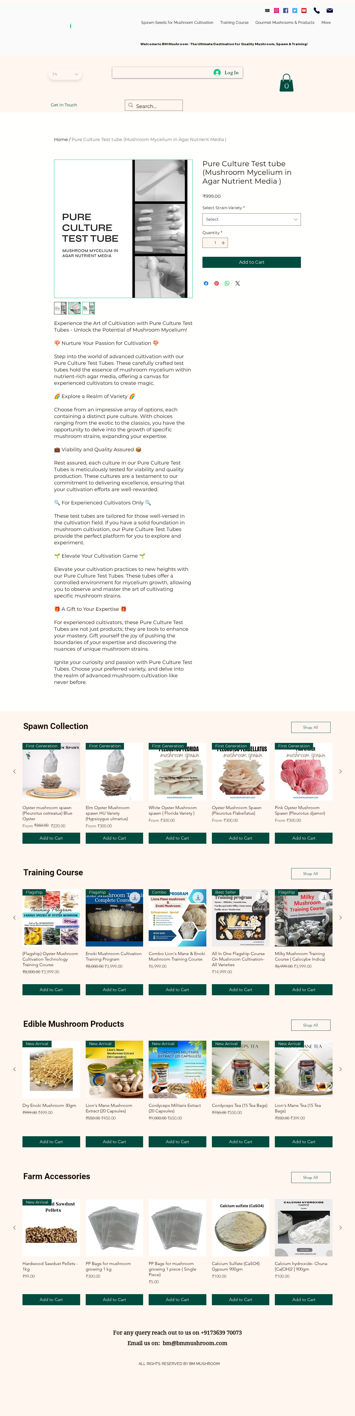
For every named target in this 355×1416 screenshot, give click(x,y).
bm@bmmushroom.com (195, 1343)
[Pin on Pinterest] (216, 283)
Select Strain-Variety (223, 207)
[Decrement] (206, 243)
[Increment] (223, 243)
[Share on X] (237, 283)
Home (61, 139)
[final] (267, 10)
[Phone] (317, 10)
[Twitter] (294, 10)
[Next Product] (340, 771)
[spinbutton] (215, 243)
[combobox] (251, 219)
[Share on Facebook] (206, 283)
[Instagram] (276, 10)
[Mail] (329, 10)
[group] (177, 793)
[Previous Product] (14, 771)
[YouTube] (303, 10)
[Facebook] (285, 10)
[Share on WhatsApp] (227, 283)
